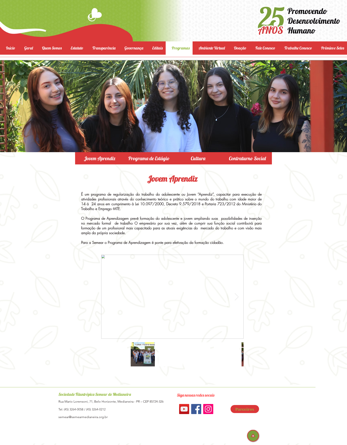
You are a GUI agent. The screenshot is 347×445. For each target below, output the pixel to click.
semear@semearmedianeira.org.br (83, 417)
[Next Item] (236, 297)
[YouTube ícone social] (184, 409)
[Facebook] (196, 409)
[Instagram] (208, 409)
